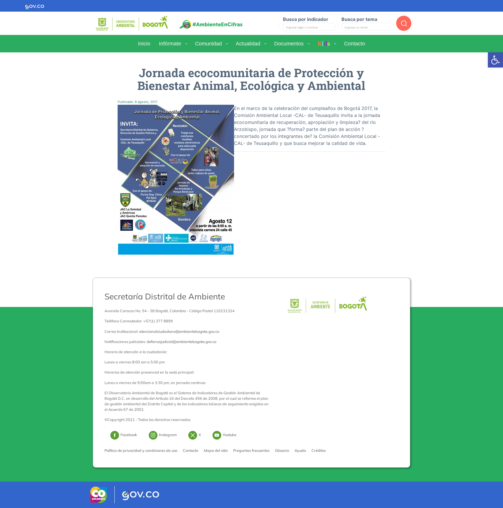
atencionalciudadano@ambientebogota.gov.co (179, 331)
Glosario (282, 450)
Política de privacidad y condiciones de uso (141, 450)
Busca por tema (359, 19)
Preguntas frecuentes (251, 450)
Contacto (190, 450)
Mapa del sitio (216, 450)
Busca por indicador (305, 19)
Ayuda (300, 450)
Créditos (318, 450)
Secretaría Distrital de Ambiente (165, 296)
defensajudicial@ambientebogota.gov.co (181, 341)
